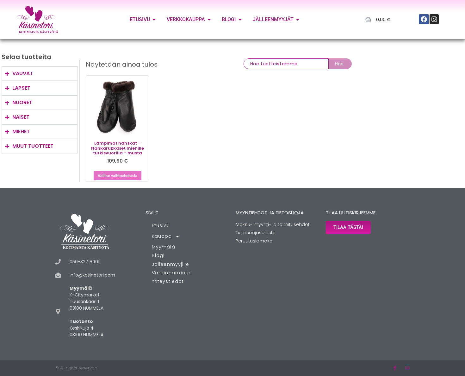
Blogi (158, 255)
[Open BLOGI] (240, 19)
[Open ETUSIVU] (154, 19)
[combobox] (286, 63)
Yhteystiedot (168, 281)
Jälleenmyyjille (170, 264)
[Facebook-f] (395, 368)
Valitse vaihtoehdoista (117, 175)
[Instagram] (407, 368)
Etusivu (161, 225)
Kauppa (162, 236)
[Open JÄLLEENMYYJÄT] (297, 19)
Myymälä (163, 247)
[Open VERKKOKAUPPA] (209, 19)
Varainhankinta (171, 273)
